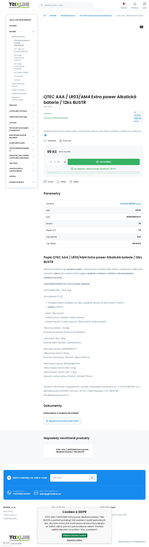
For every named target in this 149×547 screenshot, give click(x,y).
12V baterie (18, 76)
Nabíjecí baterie (18, 90)
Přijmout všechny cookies (74, 536)
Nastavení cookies (74, 540)
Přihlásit (92, 477)
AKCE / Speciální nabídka (20, 20)
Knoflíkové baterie (19, 93)
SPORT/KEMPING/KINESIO (19, 149)
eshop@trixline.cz (50, 493)
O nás (104, 511)
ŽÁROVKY (13, 105)
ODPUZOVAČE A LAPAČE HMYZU (16, 169)
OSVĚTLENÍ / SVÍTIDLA (18, 111)
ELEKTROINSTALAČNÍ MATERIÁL (17, 136)
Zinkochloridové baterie (18, 85)
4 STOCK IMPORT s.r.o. (137, 116)
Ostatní (17, 80)
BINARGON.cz (140, 541)
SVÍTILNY (13, 123)
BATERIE (53, 15)
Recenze (105, 521)
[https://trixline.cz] (45, 15)
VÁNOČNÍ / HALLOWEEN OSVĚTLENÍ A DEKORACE (19, 156)
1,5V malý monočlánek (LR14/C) (19, 57)
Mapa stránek (16, 543)
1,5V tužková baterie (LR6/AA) (21, 50)
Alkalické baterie (68, 15)
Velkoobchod (107, 518)
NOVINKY (13, 26)
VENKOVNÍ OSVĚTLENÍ (18, 117)
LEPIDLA (12, 176)
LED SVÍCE (13, 163)
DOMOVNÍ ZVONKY (17, 143)
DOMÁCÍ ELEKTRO (16, 182)
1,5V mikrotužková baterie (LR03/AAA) (96, 15)
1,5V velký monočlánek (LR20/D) (19, 66)
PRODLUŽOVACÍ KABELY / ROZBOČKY (19, 129)
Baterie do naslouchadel (17, 98)
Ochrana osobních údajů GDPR (114, 515)
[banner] (19, 5)
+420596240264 (21, 493)
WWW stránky (124, 541)
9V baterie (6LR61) (21, 72)
